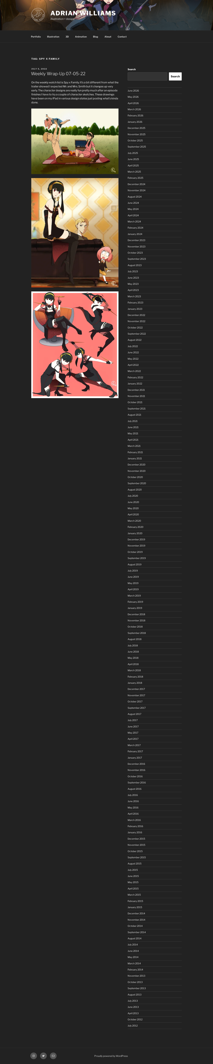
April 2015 (133, 888)
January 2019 (135, 608)
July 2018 (133, 645)
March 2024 (134, 221)
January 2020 (135, 533)
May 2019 (133, 583)
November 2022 (136, 321)
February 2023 (135, 302)
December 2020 (136, 464)
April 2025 (133, 165)
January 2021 (135, 458)
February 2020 (135, 526)
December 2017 (136, 689)
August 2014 (134, 938)
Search (132, 69)
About (108, 36)
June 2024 (133, 202)
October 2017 (135, 701)
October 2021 (135, 402)
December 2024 (136, 184)
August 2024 (135, 196)
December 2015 (136, 838)
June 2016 (133, 801)
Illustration (53, 36)
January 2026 (135, 121)
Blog (95, 36)
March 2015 (134, 894)
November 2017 (136, 695)
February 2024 (135, 227)
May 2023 (133, 283)
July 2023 (133, 271)
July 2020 (133, 495)
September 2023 (137, 258)
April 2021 (133, 439)
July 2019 (133, 570)
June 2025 (133, 159)
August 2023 (135, 265)
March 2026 (134, 109)
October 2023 (135, 252)
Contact (122, 36)
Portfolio (36, 36)
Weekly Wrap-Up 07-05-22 (58, 73)
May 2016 (133, 807)
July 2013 (133, 1000)
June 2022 (133, 352)
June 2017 (133, 726)
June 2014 (133, 950)
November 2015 (136, 844)
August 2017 (134, 714)
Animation (81, 36)
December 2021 (136, 389)
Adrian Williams (83, 13)
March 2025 (134, 171)
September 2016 (137, 782)
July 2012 (133, 1025)
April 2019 (133, 589)
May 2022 (133, 358)
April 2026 (133, 103)
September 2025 (137, 146)
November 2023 (136, 246)
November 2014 (136, 919)
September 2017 (137, 707)
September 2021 (137, 408)
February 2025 (135, 177)
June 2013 (133, 1006)
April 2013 (133, 1013)
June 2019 (133, 576)
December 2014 (136, 913)
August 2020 (135, 489)
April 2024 (133, 215)
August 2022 (134, 339)
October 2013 (135, 982)
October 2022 (135, 327)
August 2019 (134, 564)
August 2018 (134, 639)
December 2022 (136, 315)
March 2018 (134, 670)
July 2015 (133, 869)
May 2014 (133, 957)
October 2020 (135, 477)
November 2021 (136, 396)
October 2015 (135, 851)
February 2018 (135, 676)
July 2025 (133, 153)
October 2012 (135, 1019)
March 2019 (134, 595)
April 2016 (133, 813)
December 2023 (136, 240)
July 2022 (133, 346)
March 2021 (134, 445)
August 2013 (134, 994)
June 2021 (133, 427)
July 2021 (133, 421)
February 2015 (135, 901)
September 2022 (137, 333)
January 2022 (135, 383)
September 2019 (137, 558)
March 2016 (134, 820)
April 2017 (133, 738)
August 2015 (134, 863)
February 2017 (135, 751)
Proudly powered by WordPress (111, 1055)
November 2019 (136, 545)
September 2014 (137, 932)
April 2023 (133, 290)
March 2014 (134, 963)
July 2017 (133, 720)
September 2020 (137, 483)
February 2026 (135, 115)
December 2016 (136, 763)
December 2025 (136, 128)
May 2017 (133, 732)
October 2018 (135, 626)
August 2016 (134, 788)
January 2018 (135, 682)
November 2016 (136, 770)
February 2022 (135, 377)
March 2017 (134, 745)
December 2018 (136, 614)
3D (67, 36)
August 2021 (134, 414)
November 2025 (136, 134)
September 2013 (137, 988)
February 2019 (135, 601)
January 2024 (135, 234)
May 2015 (133, 882)
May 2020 (133, 508)
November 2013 (136, 975)
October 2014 (135, 925)
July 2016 (133, 795)
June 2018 (133, 651)
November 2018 (136, 620)
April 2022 (133, 364)
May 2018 (133, 657)
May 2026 (133, 96)
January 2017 (135, 757)
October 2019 (135, 552)
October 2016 (135, 776)
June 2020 (133, 502)
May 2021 (133, 433)
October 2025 (135, 140)
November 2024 (136, 190)
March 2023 (134, 296)
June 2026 (133, 90)
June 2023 (133, 277)
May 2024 (133, 209)
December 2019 (136, 539)
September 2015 (137, 857)
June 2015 (133, 876)
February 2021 (135, 452)
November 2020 (137, 470)
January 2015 (135, 907)
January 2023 (135, 308)
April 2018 (133, 664)
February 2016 (135, 826)
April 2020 (133, 514)
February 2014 (135, 969)
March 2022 (134, 371)
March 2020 (134, 520)
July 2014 (133, 944)
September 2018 (137, 633)
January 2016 (135, 832)
